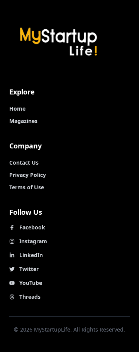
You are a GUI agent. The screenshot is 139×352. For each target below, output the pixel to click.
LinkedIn (31, 255)
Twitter (29, 269)
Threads (30, 296)
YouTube (30, 282)
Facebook (32, 227)
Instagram (33, 241)
